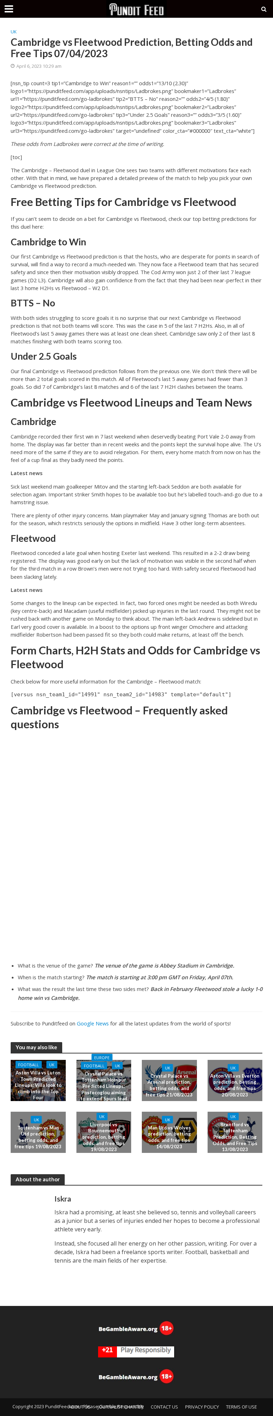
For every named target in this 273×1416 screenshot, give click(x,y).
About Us (80, 1407)
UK (14, 31)
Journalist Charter (121, 1407)
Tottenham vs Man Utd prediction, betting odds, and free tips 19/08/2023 (38, 1136)
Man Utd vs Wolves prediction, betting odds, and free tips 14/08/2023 (169, 1136)
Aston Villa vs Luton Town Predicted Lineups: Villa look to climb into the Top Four (38, 1085)
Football (28, 1064)
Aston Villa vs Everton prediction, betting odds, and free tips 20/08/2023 (234, 1085)
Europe (101, 1057)
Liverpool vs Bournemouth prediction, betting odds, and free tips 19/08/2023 (103, 1137)
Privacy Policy (202, 1407)
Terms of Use (241, 1407)
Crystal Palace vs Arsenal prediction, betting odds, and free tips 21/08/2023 (169, 1085)
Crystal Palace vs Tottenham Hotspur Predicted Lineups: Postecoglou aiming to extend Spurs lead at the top (103, 1089)
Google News (93, 1023)
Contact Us (164, 1407)
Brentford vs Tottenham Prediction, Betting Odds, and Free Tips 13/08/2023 (235, 1137)
